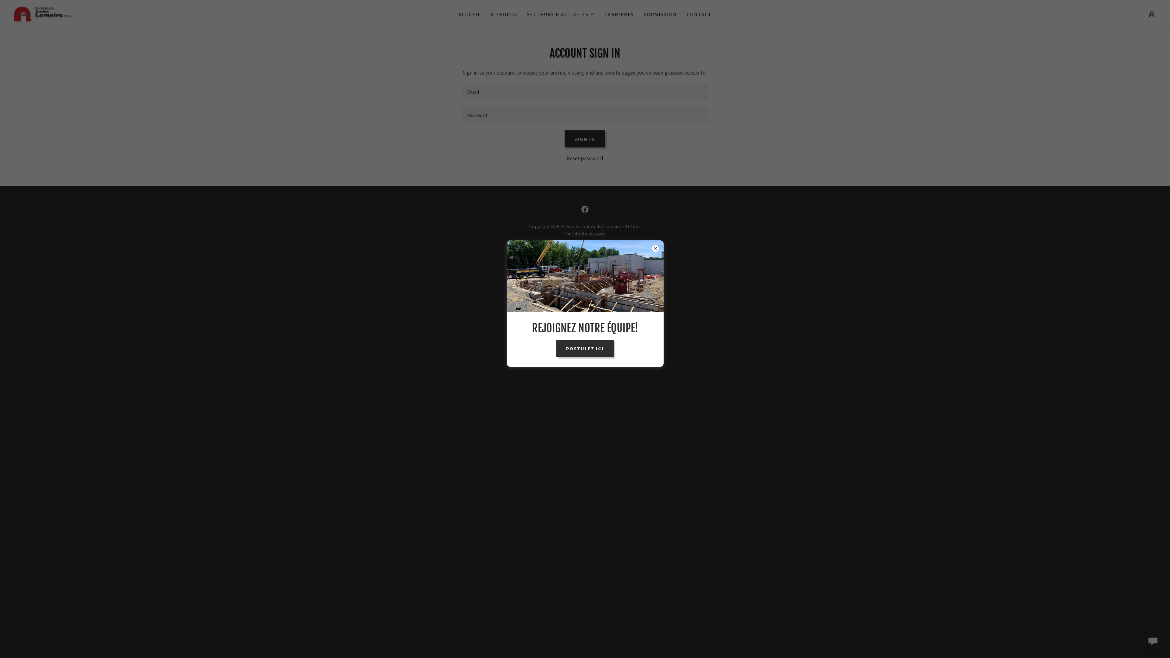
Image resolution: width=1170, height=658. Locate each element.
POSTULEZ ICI (585, 348)
